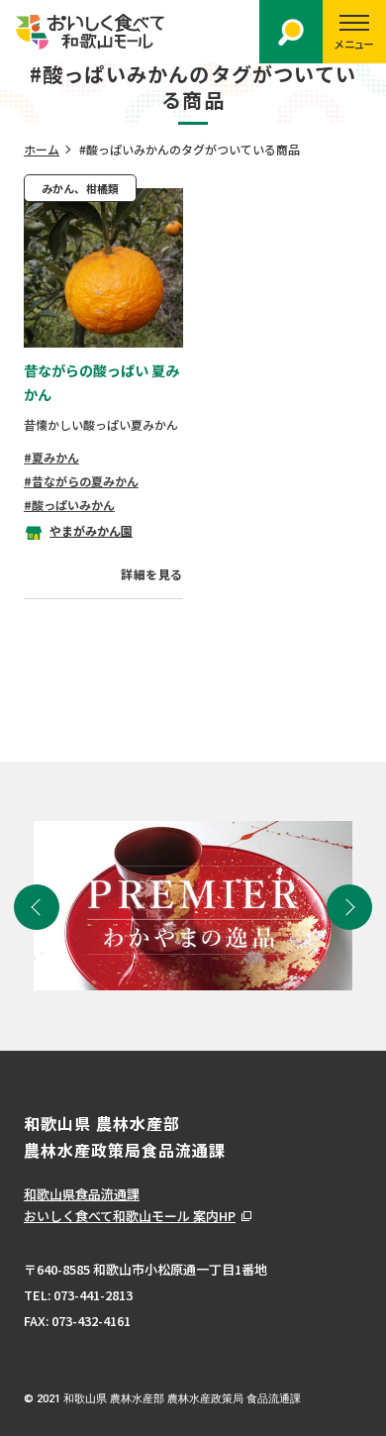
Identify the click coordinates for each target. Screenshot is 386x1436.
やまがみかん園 (91, 530)
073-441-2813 (93, 1294)
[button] (36, 907)
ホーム (41, 149)
